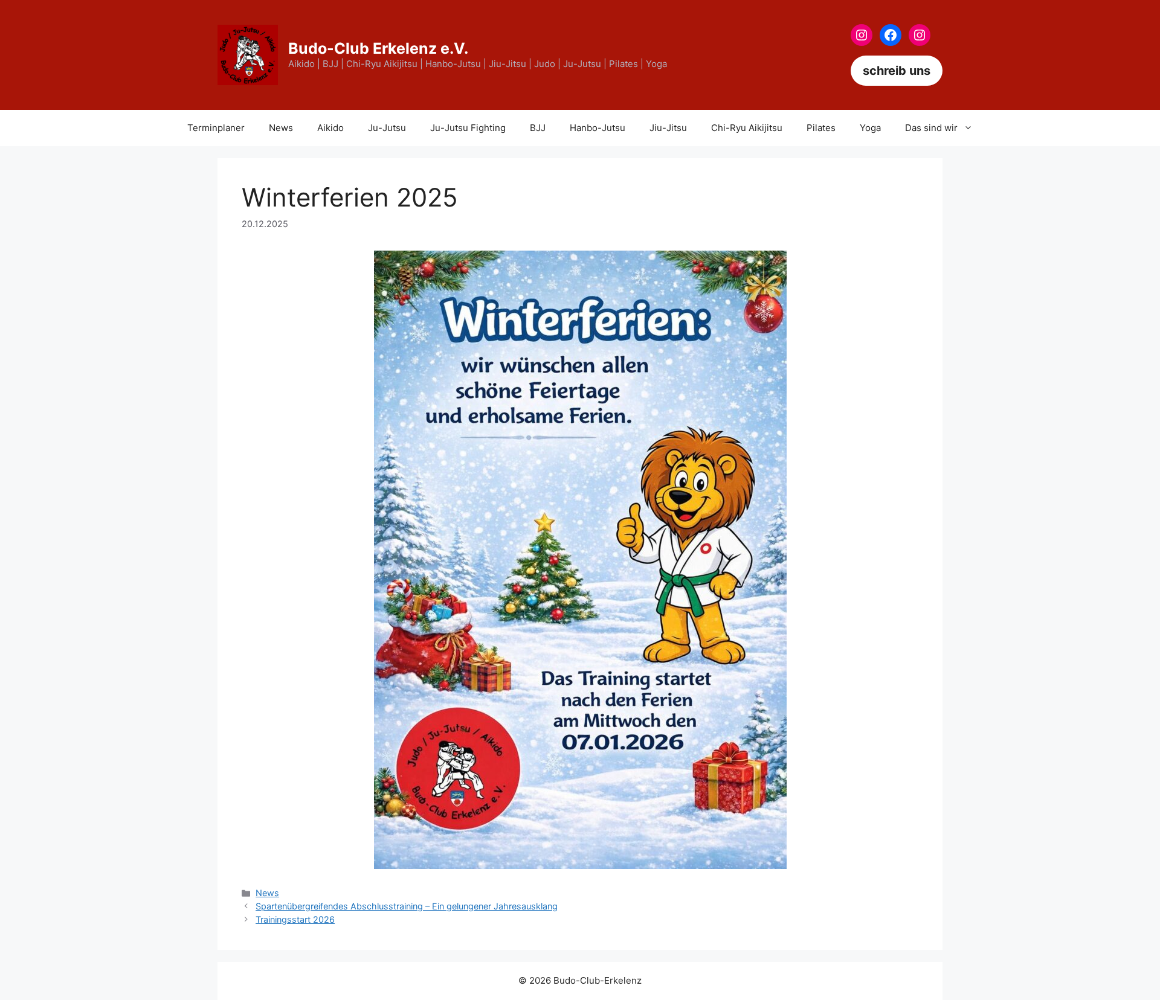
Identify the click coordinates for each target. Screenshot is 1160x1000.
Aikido (330, 127)
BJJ (538, 127)
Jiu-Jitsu (668, 127)
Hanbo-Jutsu (597, 127)
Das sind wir (931, 127)
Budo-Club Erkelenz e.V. (378, 48)
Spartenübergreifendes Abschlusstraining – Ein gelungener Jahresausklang (407, 906)
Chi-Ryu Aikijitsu (746, 127)
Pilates (821, 127)
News (281, 127)
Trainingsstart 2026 (295, 919)
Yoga (870, 127)
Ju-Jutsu (387, 127)
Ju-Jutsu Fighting (468, 127)
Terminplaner (216, 127)
